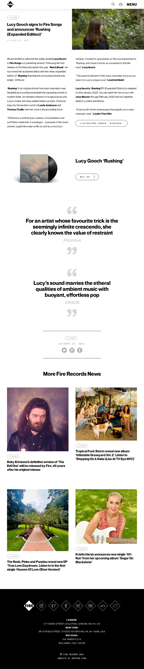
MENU (132, 4)
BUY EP (85, 177)
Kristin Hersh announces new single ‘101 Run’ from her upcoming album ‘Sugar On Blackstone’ (104, 558)
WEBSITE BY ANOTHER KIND (72, 658)
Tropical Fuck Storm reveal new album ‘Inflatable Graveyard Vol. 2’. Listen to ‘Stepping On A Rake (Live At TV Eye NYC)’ (105, 455)
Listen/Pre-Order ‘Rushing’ (101, 123)
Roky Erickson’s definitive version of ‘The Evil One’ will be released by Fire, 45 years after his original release (36, 465)
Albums (13, 18)
